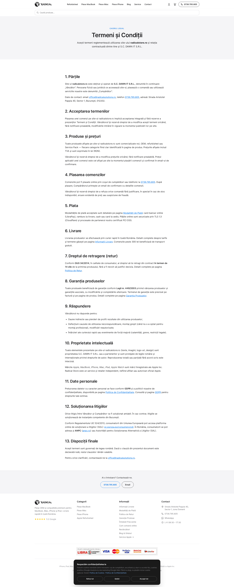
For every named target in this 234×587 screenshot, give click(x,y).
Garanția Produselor (136, 295)
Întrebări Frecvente (127, 522)
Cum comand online (128, 525)
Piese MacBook (88, 4)
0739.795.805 (190, 4)
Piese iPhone (117, 4)
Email (127, 485)
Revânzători (124, 529)
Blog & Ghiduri (125, 533)
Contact (148, 4)
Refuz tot (90, 579)
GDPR (158, 392)
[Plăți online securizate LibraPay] (117, 551)
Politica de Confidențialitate (119, 392)
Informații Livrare (104, 241)
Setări (117, 579)
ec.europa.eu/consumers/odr (119, 427)
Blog (129, 4)
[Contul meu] (169, 4)
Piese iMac (103, 4)
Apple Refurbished (85, 518)
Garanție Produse (126, 518)
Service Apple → (126, 537)
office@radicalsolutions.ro (102, 97)
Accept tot (144, 579)
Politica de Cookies (97, 573)
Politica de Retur (73, 270)
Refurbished (72, 4)
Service (137, 4)
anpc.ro (86, 430)
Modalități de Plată (133, 213)
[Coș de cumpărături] (175, 4)
